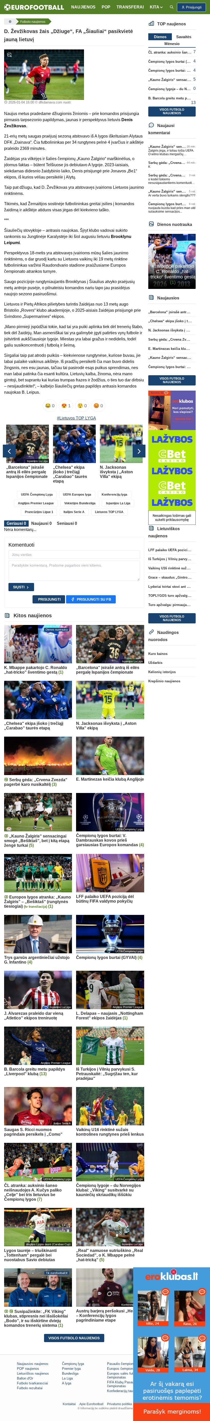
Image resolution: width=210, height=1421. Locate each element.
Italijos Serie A (74, 512)
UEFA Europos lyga (77, 494)
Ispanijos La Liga (118, 503)
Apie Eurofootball (91, 1404)
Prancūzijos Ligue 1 (39, 512)
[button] (156, 7)
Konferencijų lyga (114, 494)
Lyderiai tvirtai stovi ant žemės (172, 587)
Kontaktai (69, 1404)
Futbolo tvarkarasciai (32, 1383)
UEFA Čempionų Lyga (37, 494)
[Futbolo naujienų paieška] (171, 7)
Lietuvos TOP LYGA (109, 512)
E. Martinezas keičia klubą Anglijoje (176, 349)
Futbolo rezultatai (30, 1388)
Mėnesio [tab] (172, 43)
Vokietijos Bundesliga (80, 503)
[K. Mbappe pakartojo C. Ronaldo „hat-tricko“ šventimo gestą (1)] (172, 261)
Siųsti (19, 587)
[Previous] (9, 451)
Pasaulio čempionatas (123, 1364)
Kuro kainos (157, 654)
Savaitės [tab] (183, 37)
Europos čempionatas (123, 1369)
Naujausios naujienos (32, 1364)
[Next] (139, 451)
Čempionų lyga (73, 1364)
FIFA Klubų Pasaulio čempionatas (122, 1384)
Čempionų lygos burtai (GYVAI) (173, 62)
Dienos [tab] (160, 37)
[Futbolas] (9, 21)
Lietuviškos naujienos (33, 1373)
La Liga (67, 1378)
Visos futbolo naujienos (74, 1338)
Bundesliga (70, 1373)
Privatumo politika (119, 1404)
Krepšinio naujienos (164, 681)
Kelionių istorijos (162, 672)
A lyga (66, 1383)
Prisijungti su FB (94, 599)
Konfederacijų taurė (121, 1391)
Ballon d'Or (25, 1378)
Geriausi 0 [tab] (16, 523)
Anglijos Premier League (36, 503)
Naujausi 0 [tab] (41, 523)
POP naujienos (28, 1369)
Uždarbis (155, 663)
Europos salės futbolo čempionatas (123, 1375)
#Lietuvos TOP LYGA (76, 418)
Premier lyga (71, 1369)
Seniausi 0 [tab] (67, 523)
